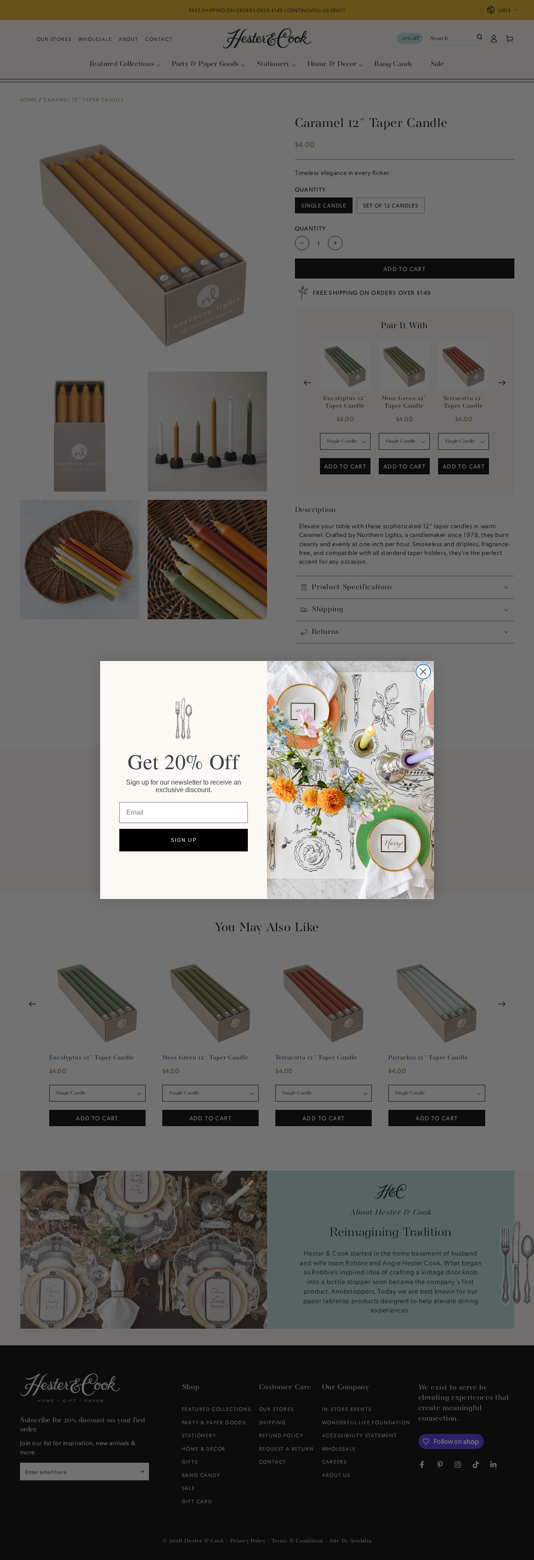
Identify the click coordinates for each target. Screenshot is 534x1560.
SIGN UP (184, 840)
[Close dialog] (423, 671)
